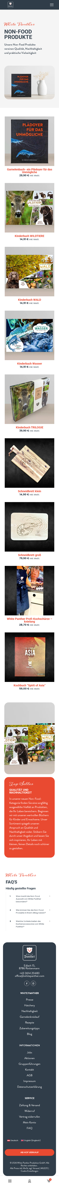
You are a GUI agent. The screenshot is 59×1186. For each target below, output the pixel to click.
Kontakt (29, 1070)
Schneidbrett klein (29, 491)
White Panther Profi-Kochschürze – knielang (29, 620)
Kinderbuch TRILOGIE (29, 427)
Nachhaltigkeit (29, 1011)
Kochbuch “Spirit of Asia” (30, 685)
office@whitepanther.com (29, 976)
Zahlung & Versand (29, 1105)
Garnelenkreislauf (29, 1017)
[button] (29, 899)
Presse (29, 1000)
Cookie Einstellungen (29, 1171)
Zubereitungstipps (29, 1028)
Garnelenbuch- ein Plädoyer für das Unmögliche (29, 171)
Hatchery (29, 1005)
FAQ (29, 1128)
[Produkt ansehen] (51, 124)
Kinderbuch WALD (29, 299)
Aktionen (29, 1058)
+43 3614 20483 (30, 973)
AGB (30, 1075)
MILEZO (44, 1168)
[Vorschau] (51, 128)
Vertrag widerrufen (29, 1117)
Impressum (29, 1081)
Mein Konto (29, 1122)
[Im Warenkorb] (51, 120)
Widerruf (29, 1111)
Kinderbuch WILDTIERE (29, 236)
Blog (29, 1034)
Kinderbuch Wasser (29, 363)
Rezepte (29, 1022)
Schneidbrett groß (29, 555)
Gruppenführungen (29, 1064)
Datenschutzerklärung (29, 1087)
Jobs (29, 1052)
